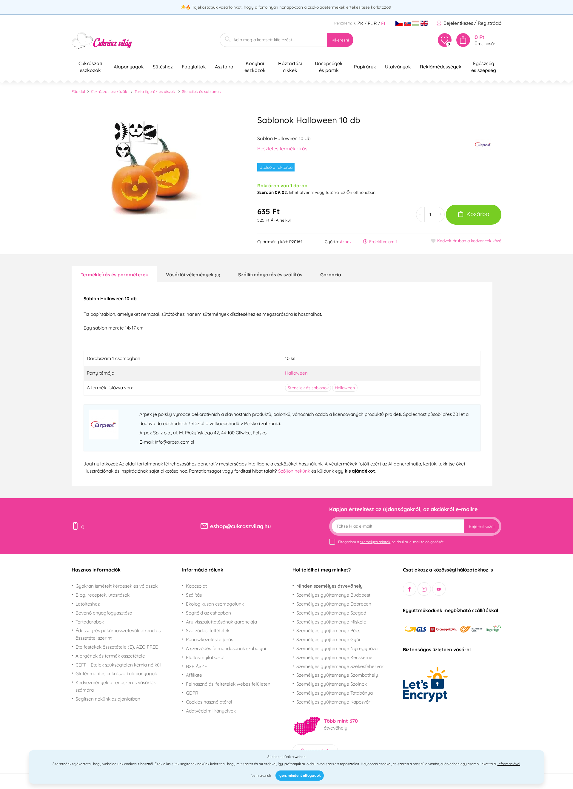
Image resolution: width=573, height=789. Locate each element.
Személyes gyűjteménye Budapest (333, 595)
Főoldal (78, 91)
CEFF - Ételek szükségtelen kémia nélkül (118, 665)
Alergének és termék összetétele (110, 656)
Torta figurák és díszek (155, 91)
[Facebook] (409, 589)
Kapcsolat (196, 586)
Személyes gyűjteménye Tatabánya (334, 693)
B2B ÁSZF (196, 666)
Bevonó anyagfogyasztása (104, 613)
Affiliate (194, 675)
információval (508, 764)
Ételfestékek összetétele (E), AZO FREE (117, 647)
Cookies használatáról (209, 702)
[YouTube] (439, 589)
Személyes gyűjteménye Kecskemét (335, 657)
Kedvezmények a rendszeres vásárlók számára (116, 686)
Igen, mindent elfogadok (299, 775)
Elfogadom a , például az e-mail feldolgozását (390, 542)
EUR (372, 23)
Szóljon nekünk (294, 471)
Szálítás (194, 595)
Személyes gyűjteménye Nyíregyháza (337, 648)
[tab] (114, 274)
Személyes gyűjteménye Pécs (328, 630)
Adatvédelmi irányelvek (211, 711)
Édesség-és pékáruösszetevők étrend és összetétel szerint (118, 634)
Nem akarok (261, 775)
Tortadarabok (90, 622)
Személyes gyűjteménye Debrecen (333, 604)
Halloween (296, 373)
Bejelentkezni (482, 526)
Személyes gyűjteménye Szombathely (337, 675)
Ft (383, 23)
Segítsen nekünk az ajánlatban (108, 699)
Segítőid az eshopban (208, 613)
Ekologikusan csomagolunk (215, 604)
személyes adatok (375, 542)
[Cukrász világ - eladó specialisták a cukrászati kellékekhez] (102, 41)
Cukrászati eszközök (109, 91)
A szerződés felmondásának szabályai (226, 648)
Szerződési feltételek (207, 630)
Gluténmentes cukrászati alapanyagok (116, 673)
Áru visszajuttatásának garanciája (221, 622)
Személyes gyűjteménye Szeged (331, 613)
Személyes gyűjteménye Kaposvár (333, 702)
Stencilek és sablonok (201, 91)
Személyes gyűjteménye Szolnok (331, 684)
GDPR (192, 693)
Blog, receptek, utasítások (103, 595)
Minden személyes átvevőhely (329, 586)
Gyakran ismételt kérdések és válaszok (117, 586)
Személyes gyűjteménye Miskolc (331, 622)
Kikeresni (340, 40)
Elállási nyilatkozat (205, 657)
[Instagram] (424, 589)
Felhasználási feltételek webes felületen (228, 684)
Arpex (346, 241)
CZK (358, 23)
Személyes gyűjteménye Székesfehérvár (339, 666)
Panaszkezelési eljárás (209, 639)
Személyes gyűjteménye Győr (328, 639)
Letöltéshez (88, 604)
